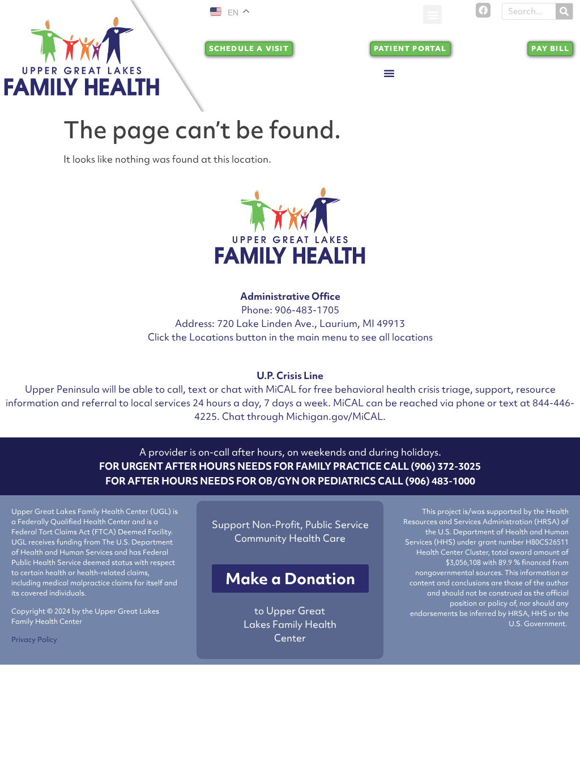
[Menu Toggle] (389, 73)
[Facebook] (483, 10)
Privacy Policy (34, 639)
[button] (432, 14)
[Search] (564, 11)
